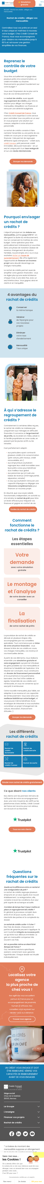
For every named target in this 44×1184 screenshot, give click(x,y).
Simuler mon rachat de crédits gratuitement (22, 782)
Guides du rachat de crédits (23, 509)
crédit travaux (10, 143)
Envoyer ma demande (23, 161)
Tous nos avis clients (22, 829)
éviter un (16, 256)
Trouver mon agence (22, 1019)
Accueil (6, 10)
